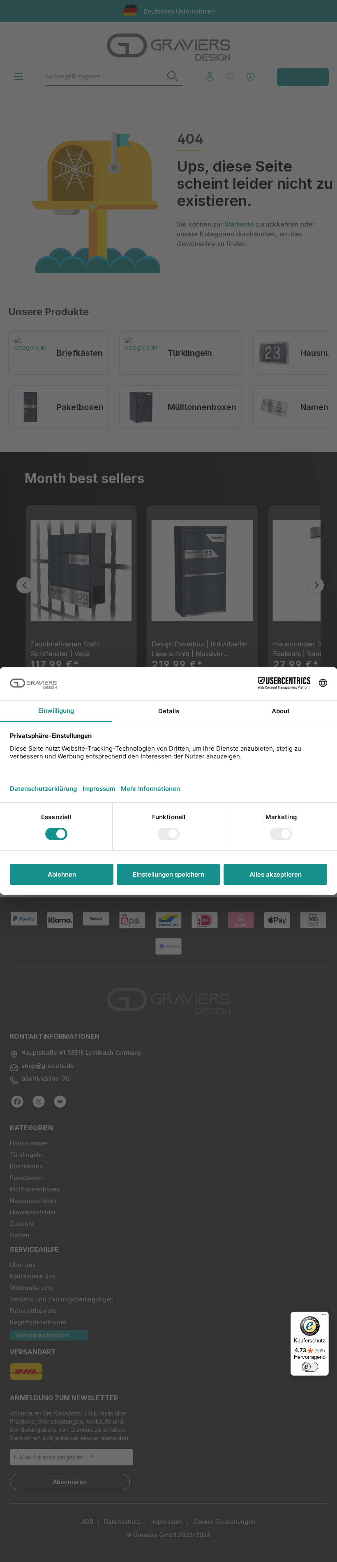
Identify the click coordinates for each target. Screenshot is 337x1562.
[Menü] (324, 1317)
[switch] (310, 1367)
